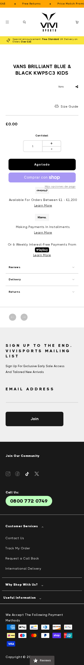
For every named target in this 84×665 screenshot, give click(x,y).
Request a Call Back (22, 558)
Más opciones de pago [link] (60, 186)
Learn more (43, 232)
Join (34, 418)
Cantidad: (42, 135)
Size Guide (69, 106)
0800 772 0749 (29, 501)
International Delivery (23, 568)
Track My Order (17, 548)
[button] (24, 22)
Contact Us (14, 538)
